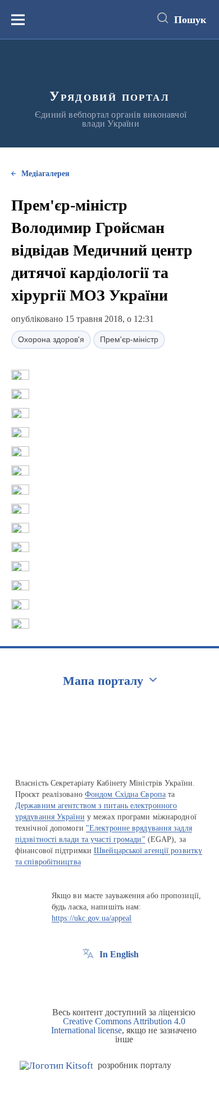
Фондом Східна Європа (125, 794)
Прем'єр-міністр (129, 339)
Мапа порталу (103, 681)
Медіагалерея (45, 173)
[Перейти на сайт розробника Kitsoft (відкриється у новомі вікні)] (56, 1065)
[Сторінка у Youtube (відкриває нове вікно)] (129, 980)
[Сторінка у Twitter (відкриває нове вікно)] (109, 980)
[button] (20, 375)
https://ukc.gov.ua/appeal (92, 918)
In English (119, 954)
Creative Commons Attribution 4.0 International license (118, 1025)
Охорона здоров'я (51, 339)
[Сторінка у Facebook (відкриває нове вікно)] (88, 980)
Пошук (190, 19)
